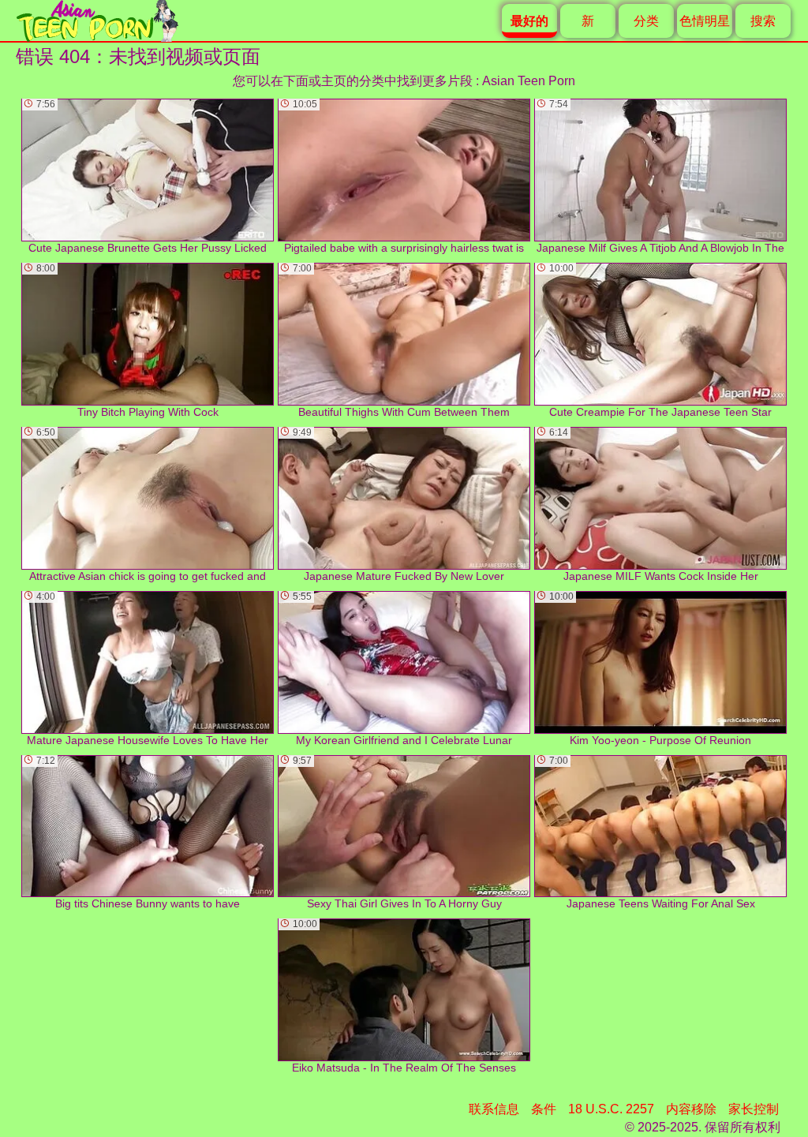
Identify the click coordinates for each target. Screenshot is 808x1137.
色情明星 (704, 21)
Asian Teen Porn (528, 81)
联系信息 (494, 1109)
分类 (646, 21)
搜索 (763, 21)
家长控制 (753, 1109)
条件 (543, 1109)
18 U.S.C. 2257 (611, 1109)
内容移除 (691, 1109)
